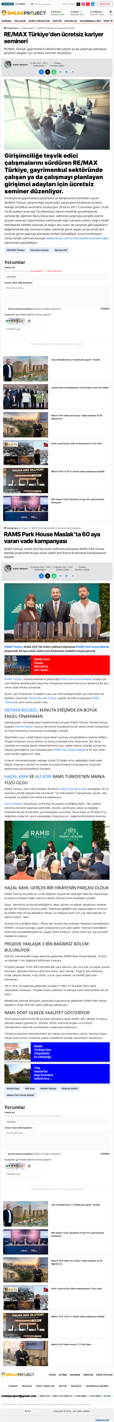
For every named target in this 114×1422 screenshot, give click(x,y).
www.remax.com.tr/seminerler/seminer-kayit (77, 238)
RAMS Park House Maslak (76, 679)
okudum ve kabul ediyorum (34, 308)
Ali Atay (51, 698)
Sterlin (96, 12)
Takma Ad (9, 267)
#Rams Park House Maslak (20, 1095)
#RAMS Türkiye (48, 1088)
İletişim (72, 4)
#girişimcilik (61, 250)
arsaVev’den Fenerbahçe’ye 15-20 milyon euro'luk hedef (79, 387)
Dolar (56, 12)
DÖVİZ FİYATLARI (104, 1374)
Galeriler (47, 4)
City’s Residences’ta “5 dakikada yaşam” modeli (75, 359)
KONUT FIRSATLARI (39, 21)
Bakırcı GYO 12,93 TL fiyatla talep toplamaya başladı (77, 471)
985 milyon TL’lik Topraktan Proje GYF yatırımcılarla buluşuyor (77, 501)
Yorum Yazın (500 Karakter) (18, 282)
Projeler (25, 528)
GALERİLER (75, 1374)
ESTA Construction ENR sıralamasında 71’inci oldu (76, 443)
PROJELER (20, 21)
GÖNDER (105, 308)
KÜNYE (52, 1374)
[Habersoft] (102, 1419)
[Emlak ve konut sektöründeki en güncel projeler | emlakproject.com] (17, 1374)
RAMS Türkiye (13, 679)
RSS (29, 1411)
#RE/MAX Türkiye (15, 250)
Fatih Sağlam (80, 1396)
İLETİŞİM (63, 1374)
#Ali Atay (30, 1088)
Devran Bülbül (20, 710)
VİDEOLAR (88, 1374)
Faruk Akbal (94, 1396)
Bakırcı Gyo (44, 1396)
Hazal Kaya (36, 698)
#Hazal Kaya (13, 1088)
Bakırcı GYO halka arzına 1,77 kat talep (71, 1344)
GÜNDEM (6, 21)
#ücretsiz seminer (39, 250)
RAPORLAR (71, 21)
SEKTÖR (57, 21)
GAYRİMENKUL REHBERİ (93, 21)
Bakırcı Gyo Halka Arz (61, 1396)
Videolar (38, 4)
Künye (65, 4)
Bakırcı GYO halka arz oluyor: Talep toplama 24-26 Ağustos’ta (76, 417)
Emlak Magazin (28, 28)
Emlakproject (12, 28)
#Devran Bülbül (70, 1088)
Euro (76, 12)
